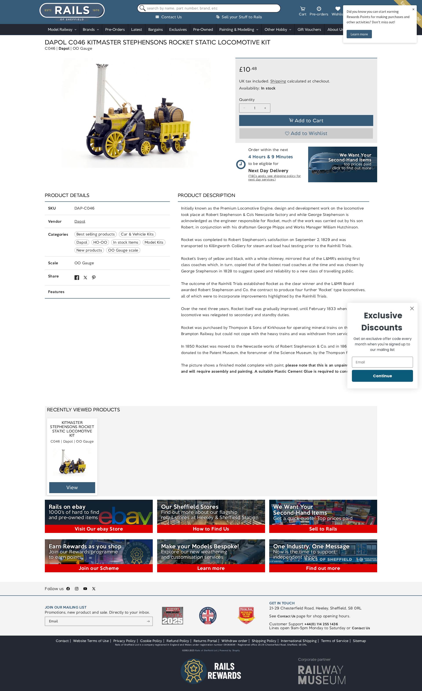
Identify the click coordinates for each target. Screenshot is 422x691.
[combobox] (209, 8)
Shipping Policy (264, 640)
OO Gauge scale (123, 250)
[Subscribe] (148, 621)
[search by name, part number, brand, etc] (141, 8)
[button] (302, 11)
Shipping (278, 81)
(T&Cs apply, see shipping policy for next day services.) (274, 177)
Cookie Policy (151, 640)
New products (89, 250)
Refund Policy (178, 640)
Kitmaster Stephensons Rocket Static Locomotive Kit (72, 429)
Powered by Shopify (230, 650)
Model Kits (154, 242)
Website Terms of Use (91, 640)
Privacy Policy (124, 640)
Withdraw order (234, 640)
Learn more (359, 34)
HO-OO (100, 242)
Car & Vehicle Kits (137, 234)
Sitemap (359, 640)
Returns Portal (205, 640)
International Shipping (299, 640)
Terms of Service (335, 640)
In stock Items (125, 242)
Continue (382, 375)
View (72, 487)
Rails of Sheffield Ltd (206, 650)
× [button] (413, 9)
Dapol (64, 48)
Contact (62, 640)
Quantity (247, 99)
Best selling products (95, 234)
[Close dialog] (412, 308)
